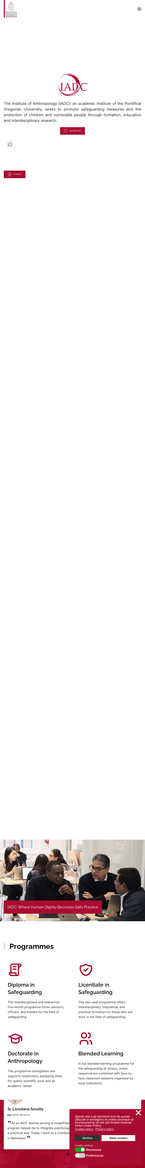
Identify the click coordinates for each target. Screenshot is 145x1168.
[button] (139, 9)
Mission (75, 131)
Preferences (94, 1155)
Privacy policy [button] (104, 1129)
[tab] (68, 1154)
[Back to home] (10, 9)
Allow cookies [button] (118, 1137)
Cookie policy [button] (84, 1129)
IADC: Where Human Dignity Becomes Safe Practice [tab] (63, 916)
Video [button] (17, 174)
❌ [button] (138, 1113)
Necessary (93, 1149)
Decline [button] (87, 1137)
